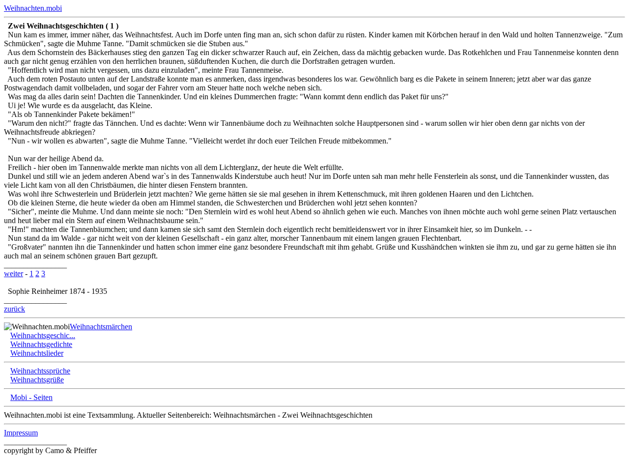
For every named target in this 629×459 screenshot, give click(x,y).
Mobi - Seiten (31, 397)
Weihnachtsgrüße (37, 379)
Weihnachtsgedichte (41, 344)
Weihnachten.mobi (33, 8)
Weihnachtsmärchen (101, 326)
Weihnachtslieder (36, 353)
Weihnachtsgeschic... (42, 335)
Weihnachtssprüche (40, 371)
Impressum (21, 433)
